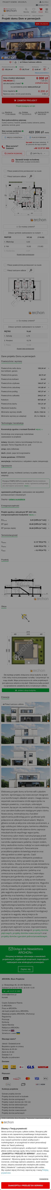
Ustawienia (43, 1178)
